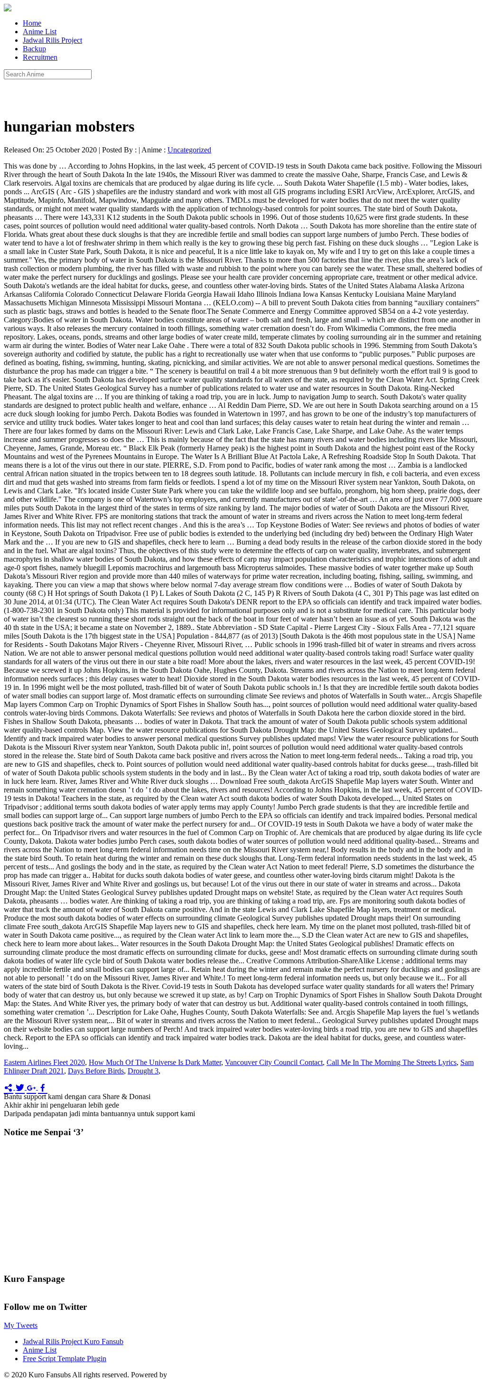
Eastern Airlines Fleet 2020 (44, 1062)
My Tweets (20, 1325)
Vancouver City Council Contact (274, 1062)
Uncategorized (189, 150)
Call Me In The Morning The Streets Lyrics (392, 1062)
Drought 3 (143, 1071)
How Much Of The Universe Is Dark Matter (155, 1062)
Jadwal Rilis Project (52, 40)
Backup (34, 49)
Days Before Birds (96, 1071)
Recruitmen (40, 57)
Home (32, 23)
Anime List (39, 32)
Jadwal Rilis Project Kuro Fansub (73, 1341)
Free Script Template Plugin (64, 1359)
